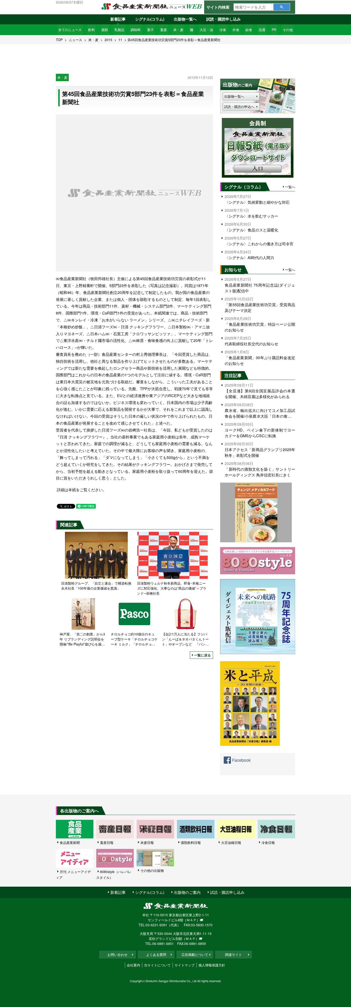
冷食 (222, 29)
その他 (288, 29)
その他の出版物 (152, 870)
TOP (59, 39)
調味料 (136, 29)
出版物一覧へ (185, 19)
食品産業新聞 (70, 842)
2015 (108, 39)
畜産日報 (106, 842)
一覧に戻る (202, 655)
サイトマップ (185, 965)
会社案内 (133, 965)
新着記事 (118, 19)
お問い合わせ (117, 954)
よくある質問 (156, 954)
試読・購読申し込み (223, 19)
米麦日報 (147, 842)
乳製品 (119, 29)
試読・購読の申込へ (239, 106)
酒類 (104, 29)
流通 (262, 29)
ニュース (75, 39)
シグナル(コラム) (149, 19)
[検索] (281, 7)
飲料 (91, 29)
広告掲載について (194, 954)
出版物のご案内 (187, 892)
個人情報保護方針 (211, 965)
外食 (236, 29)
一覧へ (290, 186)
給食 (248, 29)
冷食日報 (268, 842)
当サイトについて (157, 965)
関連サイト (233, 954)
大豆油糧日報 (231, 842)
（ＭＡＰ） (191, 919)
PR (274, 29)
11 (120, 39)
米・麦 (178, 29)
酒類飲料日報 (191, 842)
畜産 (163, 29)
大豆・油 (206, 29)
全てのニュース (70, 29)
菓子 (150, 29)
